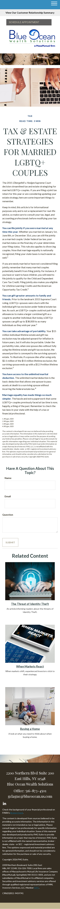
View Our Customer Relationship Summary (30, 12)
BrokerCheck (16, 812)
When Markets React (30, 666)
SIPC (36, 887)
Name (8, 477)
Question (7, 514)
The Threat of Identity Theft (30, 604)
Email (8, 496)
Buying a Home (30, 729)
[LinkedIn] (4, 803)
